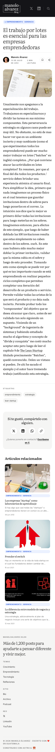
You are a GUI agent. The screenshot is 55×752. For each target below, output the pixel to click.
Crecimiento (9, 666)
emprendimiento (12, 394)
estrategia (30, 394)
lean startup (10, 400)
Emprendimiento (11, 671)
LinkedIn (7, 721)
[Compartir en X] (13, 431)
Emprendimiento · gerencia (20, 22)
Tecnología (8, 676)
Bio (4, 694)
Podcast (7, 704)
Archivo (7, 699)
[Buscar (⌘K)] (48, 8)
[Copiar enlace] (41, 431)
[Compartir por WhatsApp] (32, 431)
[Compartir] (49, 60)
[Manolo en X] (31, 8)
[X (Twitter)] (4, 716)
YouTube (7, 726)
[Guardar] (42, 60)
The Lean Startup (31, 350)
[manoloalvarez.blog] (11, 8)
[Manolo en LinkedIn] (39, 8)
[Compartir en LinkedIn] (23, 431)
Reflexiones (9, 682)
